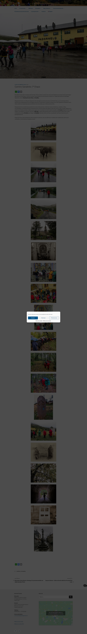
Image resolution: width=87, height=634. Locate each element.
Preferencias (54, 317)
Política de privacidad (47, 320)
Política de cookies (39, 320)
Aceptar (33, 317)
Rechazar (43, 317)
